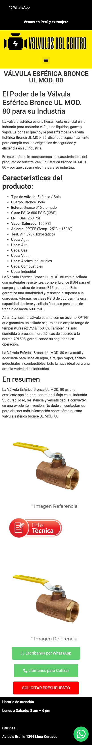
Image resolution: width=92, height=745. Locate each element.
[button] (46, 60)
